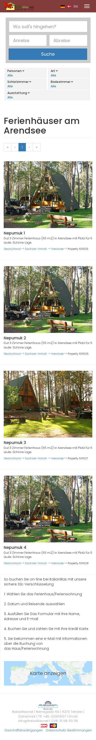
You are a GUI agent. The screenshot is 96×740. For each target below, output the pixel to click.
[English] (76, 6)
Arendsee (57, 249)
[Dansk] (69, 6)
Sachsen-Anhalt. (36, 249)
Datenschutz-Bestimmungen (69, 730)
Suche (48, 54)
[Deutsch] (63, 6)
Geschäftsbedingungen (23, 730)
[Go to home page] (19, 5)
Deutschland (12, 249)
